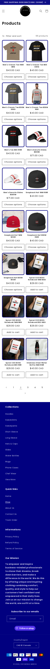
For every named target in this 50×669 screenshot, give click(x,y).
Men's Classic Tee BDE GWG (37, 66)
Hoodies (9, 414)
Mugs (8, 461)
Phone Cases (11, 467)
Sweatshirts (11, 420)
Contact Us (11, 514)
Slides (8, 449)
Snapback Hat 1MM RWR (37, 192)
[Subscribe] (40, 619)
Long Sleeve (11, 437)
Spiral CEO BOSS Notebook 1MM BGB (37, 279)
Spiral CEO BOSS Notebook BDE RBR (13, 364)
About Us (9, 508)
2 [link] (20, 387)
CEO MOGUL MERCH (28, 664)
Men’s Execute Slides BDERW (13, 193)
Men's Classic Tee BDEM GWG (13, 108)
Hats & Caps (11, 443)
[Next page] (25, 393)
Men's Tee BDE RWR (13, 150)
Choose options (13, 76)
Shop (7, 502)
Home (8, 496)
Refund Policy (12, 542)
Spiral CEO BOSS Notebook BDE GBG (37, 321)
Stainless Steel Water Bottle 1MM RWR (37, 364)
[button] (3, 11)
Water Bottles (12, 455)
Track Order (11, 520)
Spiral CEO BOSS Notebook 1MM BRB (13, 321)
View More (10, 479)
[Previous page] (6, 387)
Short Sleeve (11, 431)
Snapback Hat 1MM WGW (13, 236)
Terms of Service (14, 548)
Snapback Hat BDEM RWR (36, 236)
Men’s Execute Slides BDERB (37, 151)
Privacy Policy (12, 536)
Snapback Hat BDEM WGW (13, 279)
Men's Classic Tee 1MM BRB (13, 66)
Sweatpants (11, 425)
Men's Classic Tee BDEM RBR (37, 108)
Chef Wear (10, 473)
